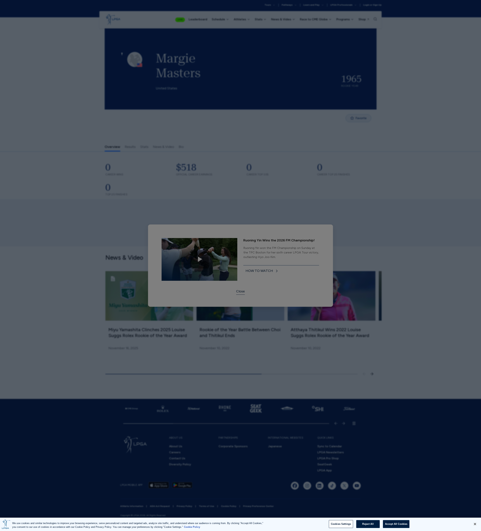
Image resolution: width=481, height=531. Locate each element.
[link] (262, 271)
